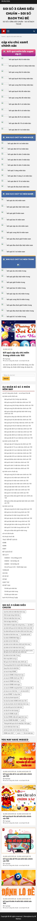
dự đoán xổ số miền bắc (11, 641)
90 (3, 744)
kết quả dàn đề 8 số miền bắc (19, 117)
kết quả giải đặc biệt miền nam (18, 207)
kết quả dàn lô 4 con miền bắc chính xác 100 (17, 450)
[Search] (34, 31)
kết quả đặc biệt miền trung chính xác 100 (17, 521)
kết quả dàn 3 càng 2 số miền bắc (20, 176)
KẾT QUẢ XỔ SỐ (7, 552)
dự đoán (30, 625)
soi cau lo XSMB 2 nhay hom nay (14, 675)
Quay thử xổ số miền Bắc (11, 668)
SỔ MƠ (4, 579)
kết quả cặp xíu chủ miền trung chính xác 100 (16, 354)
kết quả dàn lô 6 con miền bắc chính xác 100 (17, 453)
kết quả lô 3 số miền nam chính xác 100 (16, 493)
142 (3, 787)
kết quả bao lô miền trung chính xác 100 (16, 515)
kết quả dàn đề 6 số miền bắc (19, 110)
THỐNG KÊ (5, 570)
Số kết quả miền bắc (10, 588)
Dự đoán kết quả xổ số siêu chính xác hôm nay (18, 631)
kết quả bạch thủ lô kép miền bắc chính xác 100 (18, 422)
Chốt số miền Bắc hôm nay (12, 618)
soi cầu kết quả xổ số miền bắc (13, 707)
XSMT (4, 549)
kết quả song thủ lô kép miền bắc (21, 85)
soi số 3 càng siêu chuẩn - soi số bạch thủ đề (16, 360)
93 (3, 322)
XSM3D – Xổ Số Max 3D (11, 561)
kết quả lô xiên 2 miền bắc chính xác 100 (16, 462)
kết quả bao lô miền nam (16, 220)
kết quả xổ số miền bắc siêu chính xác (15, 662)
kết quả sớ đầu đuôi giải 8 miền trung (15, 530)
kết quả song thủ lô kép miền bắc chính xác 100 (18, 405)
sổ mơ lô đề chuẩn (8, 533)
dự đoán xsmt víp (7, 349)
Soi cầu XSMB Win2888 (11, 720)
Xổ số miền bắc (28, 733)
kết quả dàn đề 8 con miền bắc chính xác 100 (18, 435)
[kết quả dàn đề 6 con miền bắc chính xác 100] (18, 756)
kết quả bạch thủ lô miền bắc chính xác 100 (17, 426)
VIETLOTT (5, 555)
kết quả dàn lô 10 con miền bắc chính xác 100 (18, 447)
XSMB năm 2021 (9, 733)
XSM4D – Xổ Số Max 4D (11, 564)
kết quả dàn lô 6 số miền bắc (18, 143)
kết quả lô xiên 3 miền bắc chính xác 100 (16, 465)
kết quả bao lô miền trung (16, 288)
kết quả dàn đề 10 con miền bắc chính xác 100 (18, 438)
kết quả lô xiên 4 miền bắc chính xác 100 (16, 468)
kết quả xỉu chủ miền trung (16, 271)
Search (6, 378)
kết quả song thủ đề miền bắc (19, 98)
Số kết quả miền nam (10, 594)
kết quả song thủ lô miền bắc (19, 72)
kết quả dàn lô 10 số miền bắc (18, 181)
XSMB (4, 542)
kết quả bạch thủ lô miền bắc (19, 59)
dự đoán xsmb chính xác (9, 396)
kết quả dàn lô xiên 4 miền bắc (19, 165)
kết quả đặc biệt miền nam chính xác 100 (16, 486)
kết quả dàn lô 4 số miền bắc (19, 130)
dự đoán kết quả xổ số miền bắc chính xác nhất (18, 628)
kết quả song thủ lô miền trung (18, 299)
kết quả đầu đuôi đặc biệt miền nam (20, 245)
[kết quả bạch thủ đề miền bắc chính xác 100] (18, 798)
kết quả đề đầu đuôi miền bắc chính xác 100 (17, 459)
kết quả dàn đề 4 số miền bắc (19, 104)
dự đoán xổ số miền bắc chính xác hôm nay (17, 644)
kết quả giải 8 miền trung (16, 282)
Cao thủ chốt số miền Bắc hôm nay (14, 612)
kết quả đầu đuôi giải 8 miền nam (19, 239)
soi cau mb (29, 688)
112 (3, 872)
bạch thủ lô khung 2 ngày (10, 597)
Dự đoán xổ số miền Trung (12, 655)
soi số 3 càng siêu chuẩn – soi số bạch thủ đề (18, 13)
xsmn (19, 733)
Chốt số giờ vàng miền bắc (12, 615)
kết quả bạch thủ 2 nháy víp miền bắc (15, 399)
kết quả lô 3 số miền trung (16, 316)
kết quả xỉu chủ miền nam (16, 200)
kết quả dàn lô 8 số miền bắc (18, 149)
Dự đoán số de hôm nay (11, 634)
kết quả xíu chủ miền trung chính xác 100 (16, 512)
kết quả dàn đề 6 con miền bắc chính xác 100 (18, 432)
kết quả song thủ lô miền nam (17, 232)
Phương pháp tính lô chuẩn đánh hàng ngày (17, 665)
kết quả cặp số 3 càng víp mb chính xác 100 (17, 444)
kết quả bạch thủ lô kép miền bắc (21, 79)
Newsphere (28, 916)
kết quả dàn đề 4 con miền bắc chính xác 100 (18, 429)
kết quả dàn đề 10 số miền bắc (20, 123)
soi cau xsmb (25, 691)
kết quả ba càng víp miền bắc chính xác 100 (17, 416)
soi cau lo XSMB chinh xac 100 (13, 678)
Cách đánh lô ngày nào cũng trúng (14, 625)
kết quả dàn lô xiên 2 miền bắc (19, 154)
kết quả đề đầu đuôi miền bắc (18, 187)
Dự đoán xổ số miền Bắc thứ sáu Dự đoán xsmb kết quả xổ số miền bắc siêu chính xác (18, 651)
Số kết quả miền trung (11, 591)
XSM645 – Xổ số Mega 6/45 (13, 558)
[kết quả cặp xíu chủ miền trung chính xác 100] (18, 333)
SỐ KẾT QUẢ (6, 585)
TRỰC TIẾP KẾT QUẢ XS (9, 539)
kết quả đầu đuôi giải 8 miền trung (19, 305)
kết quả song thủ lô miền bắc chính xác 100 (17, 402)
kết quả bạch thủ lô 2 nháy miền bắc (22, 66)
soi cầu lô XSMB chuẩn (11, 714)
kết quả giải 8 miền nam (15, 213)
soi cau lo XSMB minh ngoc (12, 684)
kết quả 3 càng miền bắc (17, 170)
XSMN (4, 545)
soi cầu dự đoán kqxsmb (11, 697)
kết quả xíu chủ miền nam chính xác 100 (16, 477)
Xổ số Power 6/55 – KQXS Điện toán (15, 567)
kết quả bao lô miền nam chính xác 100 (16, 480)
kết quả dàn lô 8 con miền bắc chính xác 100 (17, 456)
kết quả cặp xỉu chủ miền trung (18, 294)
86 (3, 829)
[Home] (4, 31)
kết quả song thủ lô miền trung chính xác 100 (18, 509)
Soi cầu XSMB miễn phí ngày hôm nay (15, 717)
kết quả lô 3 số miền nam (16, 252)
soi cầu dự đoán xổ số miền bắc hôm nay (16, 704)
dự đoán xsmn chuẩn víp (10, 471)
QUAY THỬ (5, 582)
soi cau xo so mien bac (10, 691)
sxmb (22, 720)
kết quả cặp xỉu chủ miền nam (17, 226)
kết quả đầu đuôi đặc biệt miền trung (20, 311)
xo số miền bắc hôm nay (11, 726)
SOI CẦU (5, 573)
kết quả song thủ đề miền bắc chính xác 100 (17, 408)
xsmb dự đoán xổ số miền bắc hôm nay (16, 730)
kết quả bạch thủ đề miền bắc (19, 91)
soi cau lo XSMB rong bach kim (13, 688)
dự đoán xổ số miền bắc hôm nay (14, 647)
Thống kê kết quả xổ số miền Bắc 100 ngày (17, 723)
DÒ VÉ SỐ (5, 576)
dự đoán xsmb (25, 634)
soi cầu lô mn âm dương (11, 710)
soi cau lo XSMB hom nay (11, 681)
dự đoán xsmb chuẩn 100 (10, 441)
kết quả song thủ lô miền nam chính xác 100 (17, 474)
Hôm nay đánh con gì (10, 658)
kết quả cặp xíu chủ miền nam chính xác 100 (17, 483)
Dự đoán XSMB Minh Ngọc (12, 638)
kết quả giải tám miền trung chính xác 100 (17, 524)
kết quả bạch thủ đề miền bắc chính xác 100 (17, 419)
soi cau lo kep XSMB (10, 671)
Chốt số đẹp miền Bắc (10, 621)
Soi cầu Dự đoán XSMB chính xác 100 (15, 701)
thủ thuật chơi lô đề (8, 536)
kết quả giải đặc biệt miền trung (18, 277)
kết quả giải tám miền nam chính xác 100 (17, 490)
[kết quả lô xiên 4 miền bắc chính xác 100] (18, 883)
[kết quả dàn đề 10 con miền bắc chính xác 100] (18, 840)
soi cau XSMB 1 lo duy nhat (12, 694)
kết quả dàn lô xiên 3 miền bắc (19, 160)
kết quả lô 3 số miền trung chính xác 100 (16, 527)
